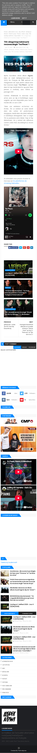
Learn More (15, 18)
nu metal (5, 675)
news (23, 34)
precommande (6, 689)
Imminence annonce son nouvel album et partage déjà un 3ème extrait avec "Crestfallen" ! (24, 649)
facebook (32, 347)
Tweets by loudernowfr (9, 562)
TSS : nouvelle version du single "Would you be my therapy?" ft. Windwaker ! (18, 313)
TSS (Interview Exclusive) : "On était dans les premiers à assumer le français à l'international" (17, 293)
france (19, 34)
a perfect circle (10, 270)
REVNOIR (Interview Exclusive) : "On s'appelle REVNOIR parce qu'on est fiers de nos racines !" (22, 598)
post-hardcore (7, 685)
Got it (24, 18)
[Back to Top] (19, 748)
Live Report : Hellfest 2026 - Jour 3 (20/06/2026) (16, 274)
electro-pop (12, 34)
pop (27, 34)
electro (6, 34)
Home (6, 32)
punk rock (5, 692)
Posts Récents (9, 613)
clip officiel (22, 32)
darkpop (28, 32)
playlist (4, 679)
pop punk (5, 682)
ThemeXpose (22, 750)
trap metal (17, 36)
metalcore (5, 672)
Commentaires (27, 613)
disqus (24, 347)
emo (3, 668)
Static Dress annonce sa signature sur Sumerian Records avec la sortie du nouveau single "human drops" (22, 581)
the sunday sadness (18, 52)
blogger (17, 347)
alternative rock (13, 32)
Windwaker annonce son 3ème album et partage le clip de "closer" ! (22, 589)
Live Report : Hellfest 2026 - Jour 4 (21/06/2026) (22, 605)
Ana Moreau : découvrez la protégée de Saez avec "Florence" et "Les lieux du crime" (22, 573)
